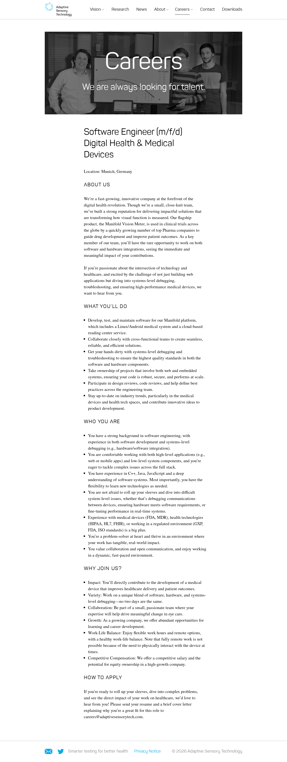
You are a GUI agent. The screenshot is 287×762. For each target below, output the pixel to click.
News (141, 10)
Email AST (48, 751)
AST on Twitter (61, 751)
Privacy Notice (147, 751)
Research (120, 10)
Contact (207, 10)
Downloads (232, 10)
